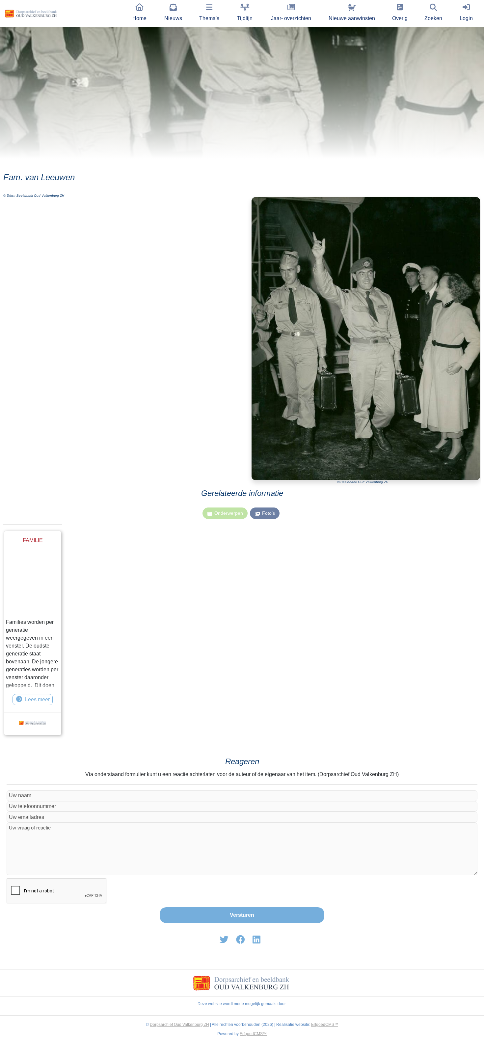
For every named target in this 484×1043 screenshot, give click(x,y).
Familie (33, 540)
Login (466, 18)
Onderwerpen (228, 513)
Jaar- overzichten (291, 18)
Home (139, 18)
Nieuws (173, 18)
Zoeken (433, 18)
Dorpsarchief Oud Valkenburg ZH (179, 1024)
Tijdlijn (245, 18)
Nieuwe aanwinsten (352, 18)
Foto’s (268, 513)
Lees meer (37, 699)
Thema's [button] (209, 18)
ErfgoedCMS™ (324, 1024)
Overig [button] (400, 18)
